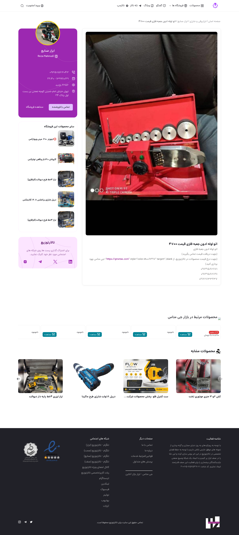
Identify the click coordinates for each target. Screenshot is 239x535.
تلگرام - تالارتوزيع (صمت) (96, 451)
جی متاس (175, 317)
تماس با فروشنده (61, 107)
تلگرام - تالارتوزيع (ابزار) (97, 445)
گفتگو (159, 6)
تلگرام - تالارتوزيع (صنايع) (96, 456)
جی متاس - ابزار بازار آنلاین (139, 474)
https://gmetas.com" (118, 259)
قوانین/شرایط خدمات (142, 456)
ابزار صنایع (183, 21)
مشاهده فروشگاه (34, 107)
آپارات (106, 506)
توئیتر (106, 495)
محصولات (195, 6)
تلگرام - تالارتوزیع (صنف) (97, 462)
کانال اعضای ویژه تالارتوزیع (95, 467)
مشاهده (183, 334)
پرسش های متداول (143, 462)
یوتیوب (105, 501)
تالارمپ (121, 6)
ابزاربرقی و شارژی (198, 21)
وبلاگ (147, 6)
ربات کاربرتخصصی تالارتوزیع (95, 473)
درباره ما (149, 451)
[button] (18, 378)
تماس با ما (147, 445)
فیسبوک (104, 489)
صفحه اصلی (214, 21)
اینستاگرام (104, 478)
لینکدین (105, 484)
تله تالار (134, 6)
